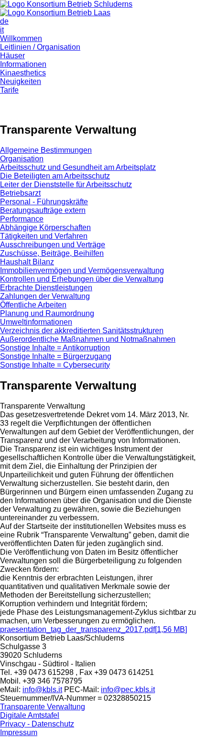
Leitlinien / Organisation (40, 47)
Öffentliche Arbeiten (33, 305)
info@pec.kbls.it (128, 689)
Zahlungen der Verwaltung (45, 296)
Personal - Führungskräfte (44, 202)
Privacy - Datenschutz (37, 724)
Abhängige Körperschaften (45, 227)
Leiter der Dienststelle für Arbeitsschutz (66, 184)
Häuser (12, 56)
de (4, 21)
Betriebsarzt (20, 193)
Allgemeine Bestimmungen (46, 150)
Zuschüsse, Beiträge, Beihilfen (52, 253)
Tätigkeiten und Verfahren (44, 236)
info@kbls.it (42, 689)
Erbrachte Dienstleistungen (46, 288)
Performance (22, 219)
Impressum (18, 732)
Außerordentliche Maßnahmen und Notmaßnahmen (87, 339)
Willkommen (21, 38)
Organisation (22, 159)
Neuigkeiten (20, 81)
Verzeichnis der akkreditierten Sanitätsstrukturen (82, 330)
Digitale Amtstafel (29, 715)
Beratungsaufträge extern (43, 210)
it (2, 30)
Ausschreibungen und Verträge (52, 245)
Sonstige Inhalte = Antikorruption (55, 348)
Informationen (23, 64)
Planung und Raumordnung (47, 313)
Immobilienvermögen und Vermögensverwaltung (82, 270)
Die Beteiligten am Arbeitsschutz (55, 176)
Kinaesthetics (23, 73)
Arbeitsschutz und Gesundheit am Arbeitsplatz (78, 167)
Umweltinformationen (36, 322)
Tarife (9, 90)
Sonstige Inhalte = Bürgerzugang (55, 356)
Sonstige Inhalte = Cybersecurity (55, 365)
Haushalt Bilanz (27, 262)
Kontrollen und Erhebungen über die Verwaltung (82, 279)
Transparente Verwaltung (42, 707)
